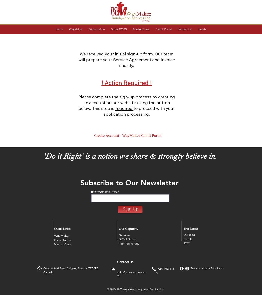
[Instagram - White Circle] (187, 268)
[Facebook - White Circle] (182, 268)
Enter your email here (104, 191)
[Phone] (153, 269)
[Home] (39, 268)
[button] (75, 29)
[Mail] (113, 269)
